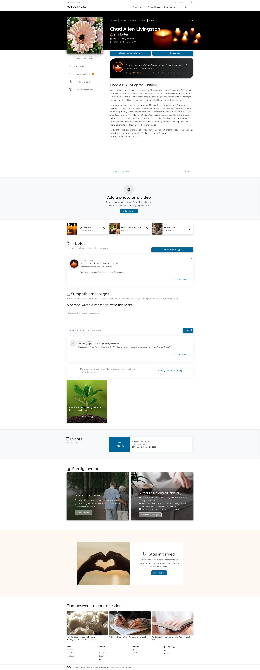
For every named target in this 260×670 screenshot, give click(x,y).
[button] (75, 2)
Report (189, 171)
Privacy (166, 653)
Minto (115, 42)
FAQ (175, 2)
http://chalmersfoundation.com (124, 136)
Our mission (103, 653)
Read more (175, 73)
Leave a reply (181, 279)
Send (186, 330)
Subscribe (157, 573)
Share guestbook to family (170, 370)
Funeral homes (154, 7)
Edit (191, 20)
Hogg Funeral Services (85, 59)
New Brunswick (126, 42)
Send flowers (71, 656)
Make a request (83, 512)
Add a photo (127, 211)
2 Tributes (121, 34)
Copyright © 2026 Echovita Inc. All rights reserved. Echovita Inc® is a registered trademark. (101, 667)
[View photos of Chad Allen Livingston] (85, 35)
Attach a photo (75, 330)
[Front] (76, 7)
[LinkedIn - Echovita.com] (174, 647)
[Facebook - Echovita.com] (165, 647)
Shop (187, 7)
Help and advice (171, 7)
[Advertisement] (151, 155)
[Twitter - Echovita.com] (169, 647)
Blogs (101, 656)
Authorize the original (150, 515)
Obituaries (137, 7)
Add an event (70, 443)
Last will (101, 659)
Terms (166, 650)
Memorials (102, 650)
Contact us (182, 2)
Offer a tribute (171, 249)
